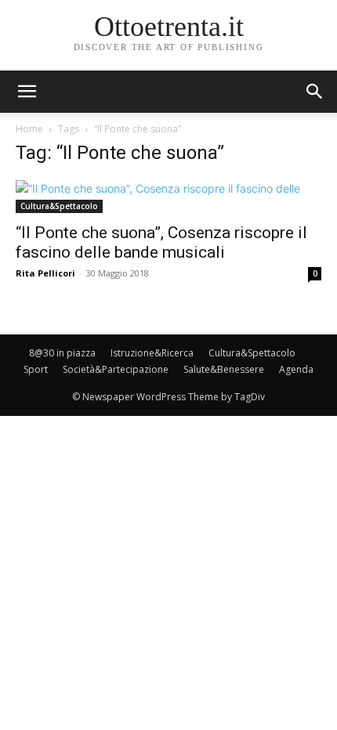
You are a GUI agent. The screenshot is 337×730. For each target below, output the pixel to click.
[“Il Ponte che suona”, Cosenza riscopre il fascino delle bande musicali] (168, 196)
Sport (36, 369)
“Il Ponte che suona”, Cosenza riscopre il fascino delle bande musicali (161, 242)
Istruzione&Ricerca (152, 353)
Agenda (296, 369)
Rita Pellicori (45, 273)
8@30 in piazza (62, 353)
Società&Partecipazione (115, 369)
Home (29, 129)
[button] (315, 91)
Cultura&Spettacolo (59, 206)
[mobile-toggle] (27, 91)
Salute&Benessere (223, 369)
